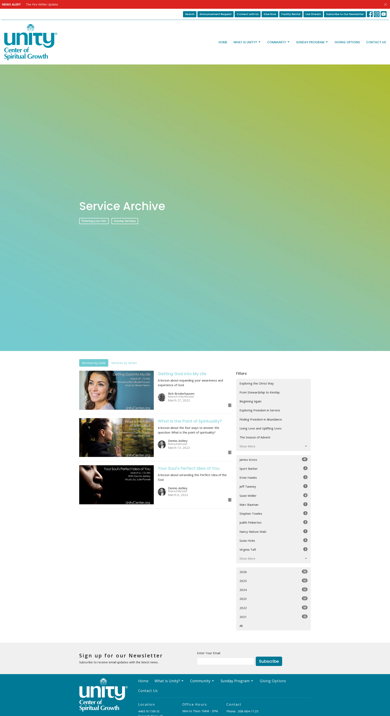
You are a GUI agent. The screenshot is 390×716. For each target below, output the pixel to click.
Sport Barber (272, 468)
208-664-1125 (248, 711)
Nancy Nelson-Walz (272, 531)
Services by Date (94, 363)
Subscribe (269, 661)
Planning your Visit (94, 221)
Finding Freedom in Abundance (260, 419)
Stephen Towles (272, 513)
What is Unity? (245, 42)
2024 (272, 589)
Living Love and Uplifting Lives (260, 428)
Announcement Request (215, 14)
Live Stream (313, 14)
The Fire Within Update (42, 4)
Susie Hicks (272, 540)
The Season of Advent (254, 437)
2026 (272, 572)
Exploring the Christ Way (256, 383)
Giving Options (347, 42)
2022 (272, 608)
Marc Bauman (272, 504)
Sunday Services (125, 221)
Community (276, 42)
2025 (272, 581)
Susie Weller (272, 495)
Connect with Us (248, 14)
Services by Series (124, 363)
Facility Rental (290, 14)
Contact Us (376, 42)
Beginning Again (250, 401)
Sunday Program (310, 42)
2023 (272, 598)
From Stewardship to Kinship (259, 392)
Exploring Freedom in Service (259, 410)
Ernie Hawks (272, 477)
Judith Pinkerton (272, 522)
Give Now (270, 14)
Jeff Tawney (272, 486)
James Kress (272, 459)
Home (223, 42)
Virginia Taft (272, 549)
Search (189, 14)
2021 (272, 617)
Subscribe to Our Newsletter (345, 14)
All (241, 626)
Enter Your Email (208, 653)
